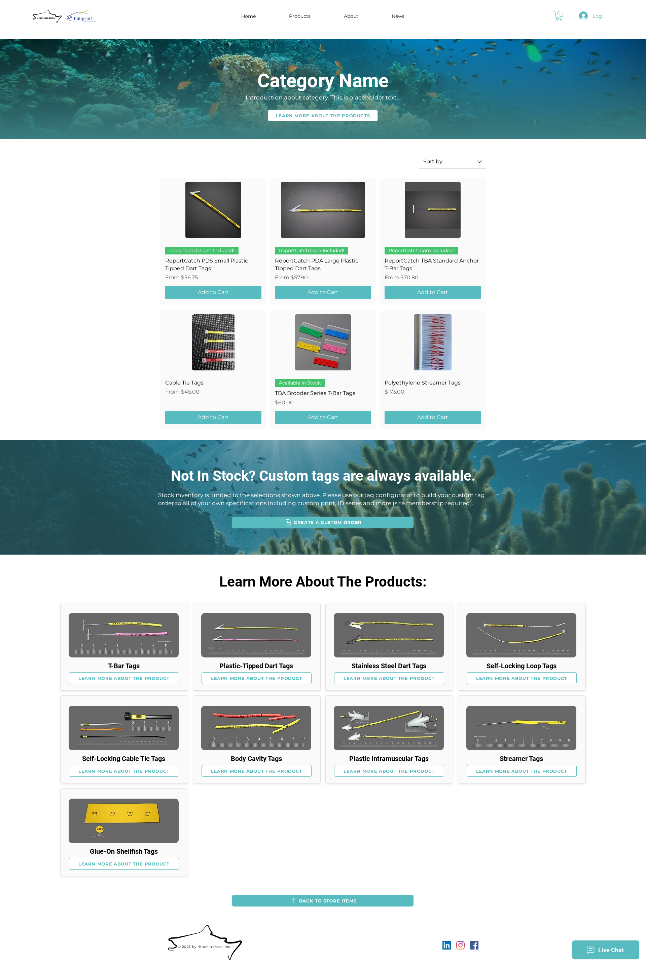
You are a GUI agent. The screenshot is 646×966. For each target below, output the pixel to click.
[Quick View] (213, 209)
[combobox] (452, 161)
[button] (300, 16)
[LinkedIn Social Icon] (446, 945)
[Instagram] (460, 945)
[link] (559, 16)
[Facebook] (474, 945)
